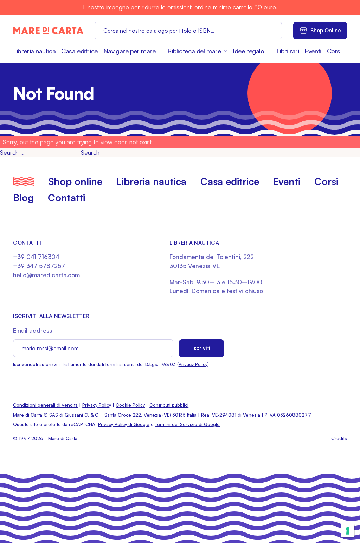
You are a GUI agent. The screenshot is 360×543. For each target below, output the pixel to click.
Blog (23, 197)
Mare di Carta (62, 438)
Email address (32, 330)
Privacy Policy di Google (123, 424)
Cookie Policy (130, 405)
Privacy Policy (193, 364)
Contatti (66, 197)
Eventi (312, 51)
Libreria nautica (34, 51)
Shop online (75, 181)
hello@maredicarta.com (46, 275)
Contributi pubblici (168, 405)
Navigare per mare (129, 51)
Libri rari (287, 51)
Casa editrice (79, 51)
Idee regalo (248, 51)
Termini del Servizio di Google (187, 424)
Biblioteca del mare (194, 51)
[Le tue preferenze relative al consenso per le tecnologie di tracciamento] (347, 530)
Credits (339, 438)
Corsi (334, 51)
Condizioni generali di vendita (45, 405)
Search (90, 152)
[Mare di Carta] (48, 30)
